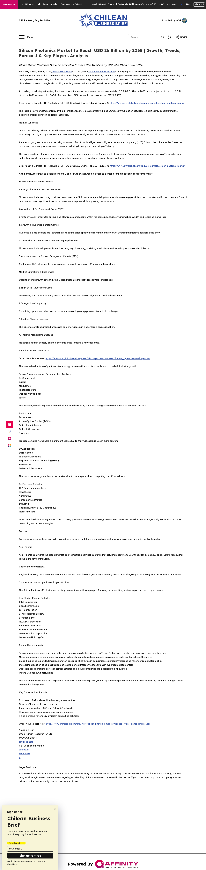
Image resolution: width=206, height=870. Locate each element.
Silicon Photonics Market (101, 71)
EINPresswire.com (62, 71)
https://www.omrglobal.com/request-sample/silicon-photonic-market (147, 103)
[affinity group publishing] (9, 438)
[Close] (54, 809)
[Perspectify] (9, 431)
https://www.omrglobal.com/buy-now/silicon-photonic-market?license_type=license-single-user (98, 358)
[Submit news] (9, 424)
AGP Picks (9, 4)
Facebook (24, 753)
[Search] (162, 37)
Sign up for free (30, 855)
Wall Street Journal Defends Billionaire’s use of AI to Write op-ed (134, 4)
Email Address (16, 843)
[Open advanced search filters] (169, 37)
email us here (26, 741)
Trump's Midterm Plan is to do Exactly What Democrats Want (42, 4)
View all (199, 4)
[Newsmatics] (9, 445)
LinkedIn (24, 749)
